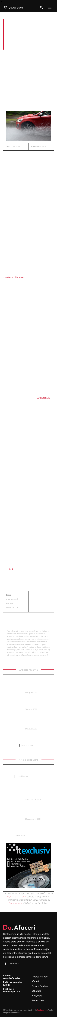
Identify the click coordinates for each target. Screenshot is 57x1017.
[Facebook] (9, 155)
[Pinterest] (23, 155)
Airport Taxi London (16, 896)
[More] (38, 155)
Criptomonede (15, 903)
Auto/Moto (19, 53)
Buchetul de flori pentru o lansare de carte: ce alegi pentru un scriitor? (27, 829)
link (11, 569)
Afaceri (7, 53)
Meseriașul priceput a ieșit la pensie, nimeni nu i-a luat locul (27, 703)
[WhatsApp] (31, 155)
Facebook (14, 963)
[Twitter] (16, 155)
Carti (8, 835)
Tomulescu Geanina (19, 626)
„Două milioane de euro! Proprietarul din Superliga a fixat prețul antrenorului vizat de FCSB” (28, 811)
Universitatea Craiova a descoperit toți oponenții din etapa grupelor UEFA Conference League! (28, 721)
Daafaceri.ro (42, 1010)
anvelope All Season (14, 277)
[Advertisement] (28, 80)
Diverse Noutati (13, 693)
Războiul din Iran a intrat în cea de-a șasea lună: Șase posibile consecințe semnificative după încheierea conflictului (26, 683)
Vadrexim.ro (43, 397)
